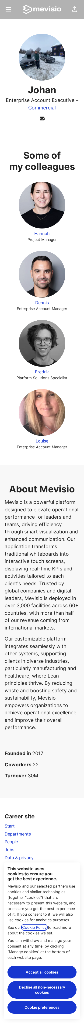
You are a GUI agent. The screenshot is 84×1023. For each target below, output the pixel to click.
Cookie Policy (34, 927)
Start (10, 826)
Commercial (42, 108)
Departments (18, 834)
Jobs (9, 849)
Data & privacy (19, 857)
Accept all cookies (42, 972)
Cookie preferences (42, 1007)
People (11, 841)
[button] (74, 9)
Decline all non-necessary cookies (42, 990)
